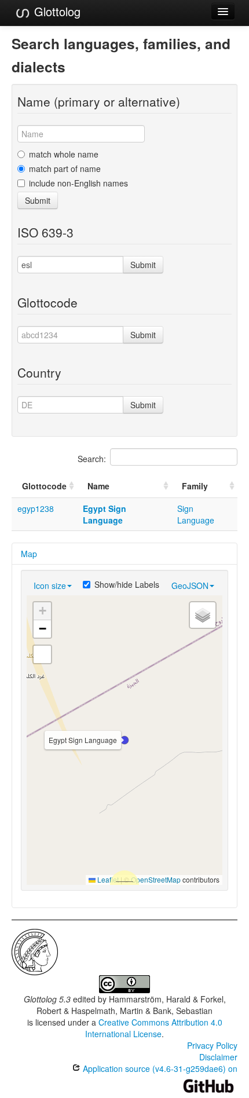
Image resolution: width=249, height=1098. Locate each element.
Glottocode (44, 486)
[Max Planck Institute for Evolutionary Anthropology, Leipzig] (35, 951)
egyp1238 (35, 508)
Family (195, 486)
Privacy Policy (212, 1045)
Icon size (50, 585)
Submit (37, 200)
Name (98, 486)
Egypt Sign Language (104, 514)
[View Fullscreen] (42, 654)
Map (29, 553)
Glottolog (55, 11)
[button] (124, 740)
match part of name (65, 168)
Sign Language (195, 514)
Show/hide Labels (126, 584)
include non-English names (78, 183)
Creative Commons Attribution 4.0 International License (153, 1028)
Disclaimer (218, 1057)
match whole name (63, 154)
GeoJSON (189, 585)
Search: (92, 458)
